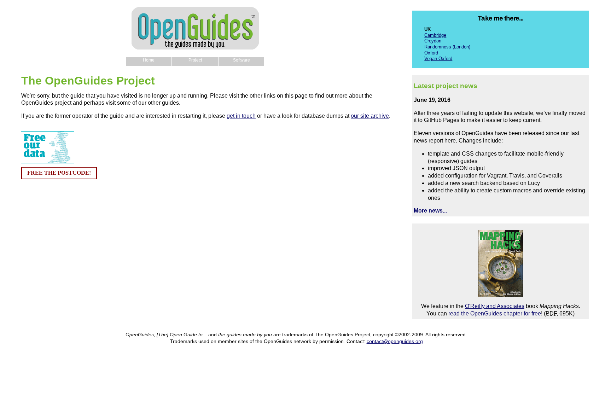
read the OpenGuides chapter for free (494, 313)
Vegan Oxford (438, 58)
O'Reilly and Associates (494, 306)
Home (149, 60)
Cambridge (435, 35)
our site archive (370, 116)
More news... (430, 211)
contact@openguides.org (395, 341)
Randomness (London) (447, 47)
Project (195, 60)
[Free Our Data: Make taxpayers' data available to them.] (47, 161)
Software (241, 60)
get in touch (241, 116)
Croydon (432, 40)
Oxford (431, 53)
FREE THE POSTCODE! (59, 173)
